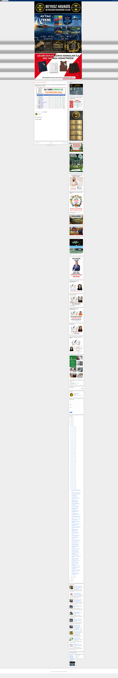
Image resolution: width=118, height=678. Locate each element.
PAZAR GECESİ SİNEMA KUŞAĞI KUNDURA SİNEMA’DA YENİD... (74, 501)
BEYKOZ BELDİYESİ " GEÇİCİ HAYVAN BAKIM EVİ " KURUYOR (75, 568)
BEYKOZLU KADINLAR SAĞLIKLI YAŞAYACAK (75, 506)
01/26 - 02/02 (73, 487)
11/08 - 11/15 (73, 435)
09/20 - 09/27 (73, 444)
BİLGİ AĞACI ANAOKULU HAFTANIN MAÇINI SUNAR (75, 535)
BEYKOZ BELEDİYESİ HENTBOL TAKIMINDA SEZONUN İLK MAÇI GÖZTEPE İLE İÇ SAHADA (78, 638)
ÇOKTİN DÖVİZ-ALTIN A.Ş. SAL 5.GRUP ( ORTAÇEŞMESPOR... (76, 493)
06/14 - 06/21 (73, 462)
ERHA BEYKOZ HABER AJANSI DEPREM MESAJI (75, 519)
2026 (71, 417)
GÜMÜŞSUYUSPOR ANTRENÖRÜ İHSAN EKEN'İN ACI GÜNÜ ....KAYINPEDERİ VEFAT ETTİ (77, 645)
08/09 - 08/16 (73, 452)
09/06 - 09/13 (73, 447)
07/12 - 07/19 (73, 457)
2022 (71, 422)
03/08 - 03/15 (73, 479)
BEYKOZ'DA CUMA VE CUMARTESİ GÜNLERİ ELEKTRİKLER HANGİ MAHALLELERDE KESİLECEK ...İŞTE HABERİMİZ (77, 627)
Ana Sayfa (78, 655)
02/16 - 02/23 (73, 483)
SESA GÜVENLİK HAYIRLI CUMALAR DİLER (75, 542)
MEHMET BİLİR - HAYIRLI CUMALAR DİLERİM (75, 559)
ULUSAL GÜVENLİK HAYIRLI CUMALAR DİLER (75, 549)
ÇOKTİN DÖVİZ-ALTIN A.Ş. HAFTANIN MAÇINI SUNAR (75, 540)
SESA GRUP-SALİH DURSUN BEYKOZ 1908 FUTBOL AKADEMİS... (75, 525)
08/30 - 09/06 (73, 448)
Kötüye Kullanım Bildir (73, 652)
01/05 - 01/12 (73, 577)
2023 (71, 421)
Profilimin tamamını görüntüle (78, 395)
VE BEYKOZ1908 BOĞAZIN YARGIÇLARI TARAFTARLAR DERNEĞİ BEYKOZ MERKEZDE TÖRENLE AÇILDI (78, 587)
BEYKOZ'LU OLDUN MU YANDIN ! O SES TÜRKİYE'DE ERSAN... (76, 556)
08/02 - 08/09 (73, 453)
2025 (71, 418)
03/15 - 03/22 (73, 478)
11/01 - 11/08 (73, 436)
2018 (71, 580)
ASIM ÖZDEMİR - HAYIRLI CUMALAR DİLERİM (75, 551)
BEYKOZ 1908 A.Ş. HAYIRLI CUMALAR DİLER (75, 561)
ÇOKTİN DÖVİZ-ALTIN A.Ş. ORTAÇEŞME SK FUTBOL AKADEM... (75, 522)
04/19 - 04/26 (73, 473)
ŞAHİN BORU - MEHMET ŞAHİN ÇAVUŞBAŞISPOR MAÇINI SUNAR (76, 527)
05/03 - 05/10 (73, 470)
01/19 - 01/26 (73, 488)
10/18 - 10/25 (73, 439)
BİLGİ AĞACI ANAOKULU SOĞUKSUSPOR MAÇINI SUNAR (75, 533)
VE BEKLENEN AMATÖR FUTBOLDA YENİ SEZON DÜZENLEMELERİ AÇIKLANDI (78, 594)
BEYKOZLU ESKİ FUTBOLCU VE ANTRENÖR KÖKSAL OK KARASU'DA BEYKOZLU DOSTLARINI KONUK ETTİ (77, 600)
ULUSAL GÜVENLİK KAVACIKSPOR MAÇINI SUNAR (75, 538)
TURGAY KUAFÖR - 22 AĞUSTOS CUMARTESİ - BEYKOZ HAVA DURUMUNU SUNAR (72, 658)
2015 (71, 581)
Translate (76, 384)
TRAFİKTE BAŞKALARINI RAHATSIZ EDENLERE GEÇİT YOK (77, 606)
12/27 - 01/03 (73, 426)
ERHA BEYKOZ (77, 393)
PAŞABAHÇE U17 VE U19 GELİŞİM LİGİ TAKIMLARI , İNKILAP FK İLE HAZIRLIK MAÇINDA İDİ (77, 620)
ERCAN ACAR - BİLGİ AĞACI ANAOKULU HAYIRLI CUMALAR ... (75, 547)
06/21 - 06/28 (73, 461)
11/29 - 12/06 (73, 431)
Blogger (58, 671)
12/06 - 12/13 (73, 430)
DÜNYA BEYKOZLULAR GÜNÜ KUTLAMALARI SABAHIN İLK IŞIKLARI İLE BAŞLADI (78, 632)
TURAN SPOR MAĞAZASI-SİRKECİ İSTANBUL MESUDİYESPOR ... (75, 530)
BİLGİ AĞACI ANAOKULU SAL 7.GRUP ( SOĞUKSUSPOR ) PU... (75, 491)
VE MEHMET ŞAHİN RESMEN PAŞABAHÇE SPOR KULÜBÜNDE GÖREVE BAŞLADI (77, 613)
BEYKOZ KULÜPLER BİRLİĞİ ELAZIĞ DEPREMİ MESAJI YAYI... (75, 517)
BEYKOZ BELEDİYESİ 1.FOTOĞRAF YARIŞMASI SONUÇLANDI (75, 574)
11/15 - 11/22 (73, 434)
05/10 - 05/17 (73, 469)
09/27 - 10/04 (73, 443)
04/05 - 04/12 (73, 474)
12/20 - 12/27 (73, 427)
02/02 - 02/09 (73, 486)
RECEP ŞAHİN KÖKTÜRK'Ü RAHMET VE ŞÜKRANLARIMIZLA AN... (75, 553)
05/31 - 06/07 (73, 465)
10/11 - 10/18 (73, 440)
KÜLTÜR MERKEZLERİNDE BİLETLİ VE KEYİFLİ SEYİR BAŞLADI (75, 571)
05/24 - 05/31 (73, 466)
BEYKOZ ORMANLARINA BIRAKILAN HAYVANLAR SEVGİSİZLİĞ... (75, 504)
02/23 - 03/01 (73, 482)
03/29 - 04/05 (73, 475)
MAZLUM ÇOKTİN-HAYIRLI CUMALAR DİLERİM (75, 544)
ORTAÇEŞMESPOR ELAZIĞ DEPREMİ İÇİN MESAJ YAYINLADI (75, 511)
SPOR (78, 656)
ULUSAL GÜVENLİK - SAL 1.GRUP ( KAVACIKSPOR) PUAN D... (75, 498)
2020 (71, 425)
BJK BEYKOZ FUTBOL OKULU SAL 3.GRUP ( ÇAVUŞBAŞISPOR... (75, 495)
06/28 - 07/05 (73, 460)
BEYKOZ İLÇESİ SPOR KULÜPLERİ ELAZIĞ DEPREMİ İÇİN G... (74, 509)
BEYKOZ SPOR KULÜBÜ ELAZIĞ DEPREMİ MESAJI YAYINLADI (75, 514)
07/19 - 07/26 (73, 456)
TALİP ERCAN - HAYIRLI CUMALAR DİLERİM (75, 563)
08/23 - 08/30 (73, 449)
